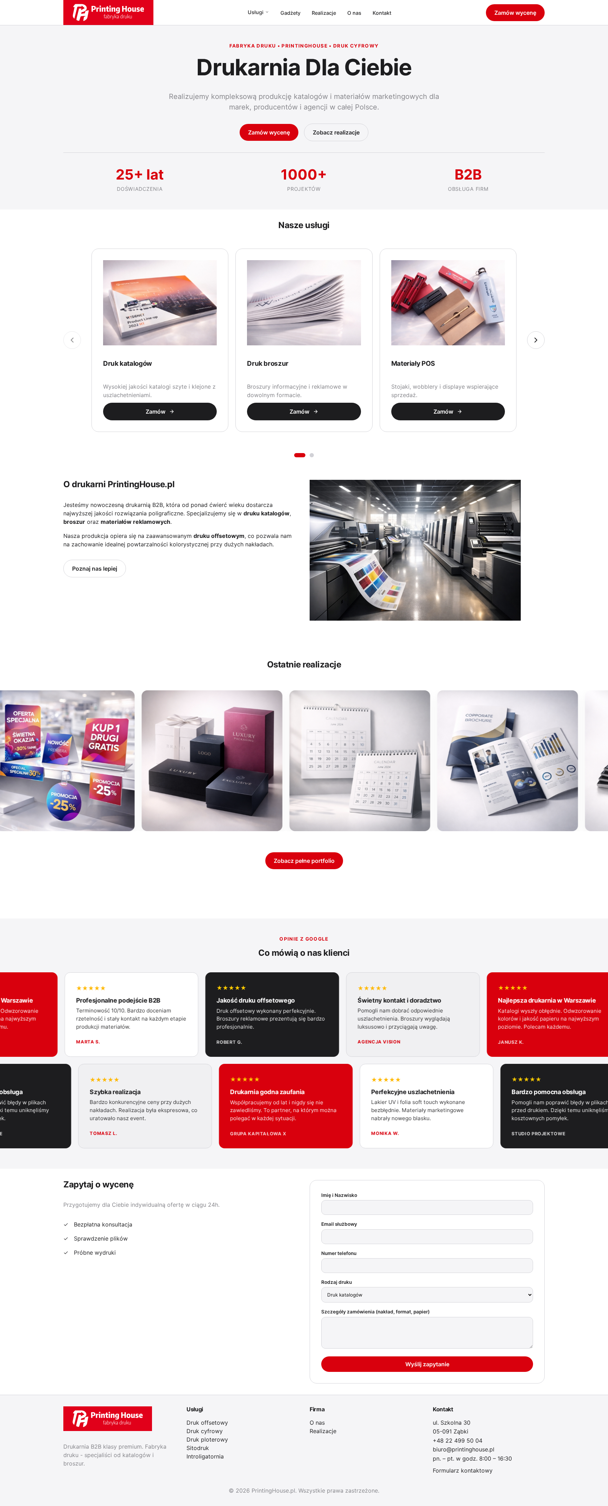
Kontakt (382, 13)
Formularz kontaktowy (463, 1470)
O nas (354, 13)
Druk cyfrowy (204, 1431)
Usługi (256, 12)
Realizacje (324, 13)
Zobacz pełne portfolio (304, 860)
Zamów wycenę (515, 12)
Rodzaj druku (336, 1282)
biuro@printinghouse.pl (463, 1449)
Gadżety (290, 13)
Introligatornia (205, 1456)
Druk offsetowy (207, 1422)
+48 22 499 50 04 (457, 1440)
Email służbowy (339, 1224)
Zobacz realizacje (336, 132)
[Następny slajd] (536, 340)
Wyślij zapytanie (427, 1364)
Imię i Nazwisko (339, 1195)
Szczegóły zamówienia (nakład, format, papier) (375, 1312)
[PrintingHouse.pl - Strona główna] (108, 12)
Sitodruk (197, 1447)
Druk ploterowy (207, 1439)
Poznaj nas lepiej (94, 568)
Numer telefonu (338, 1253)
